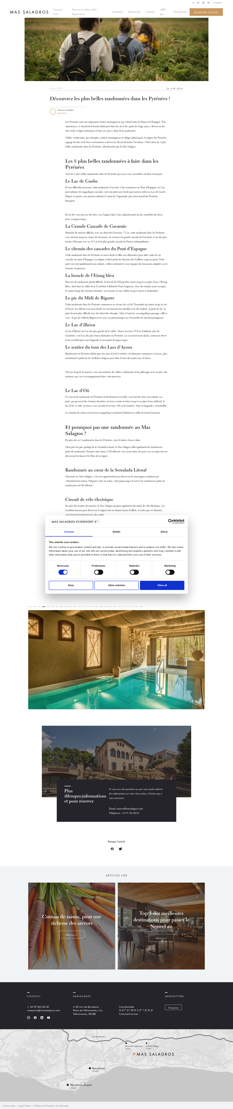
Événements (180, 12)
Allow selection (116, 585)
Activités (150, 12)
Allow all (162, 585)
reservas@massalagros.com (129, 809)
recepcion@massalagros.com (43, 1010)
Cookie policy (9, 1105)
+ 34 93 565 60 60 (38, 1006)
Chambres (117, 12)
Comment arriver (128, 1013)
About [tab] (164, 532)
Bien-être (56, 88)
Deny (71, 585)
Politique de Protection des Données (51, 1105)
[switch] (98, 572)
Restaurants (134, 12)
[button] (160, 662)
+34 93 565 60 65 (130, 813)
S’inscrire (173, 1007)
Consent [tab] (69, 532)
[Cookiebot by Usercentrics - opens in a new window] (170, 521)
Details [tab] (116, 532)
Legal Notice (25, 1105)
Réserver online (206, 12)
